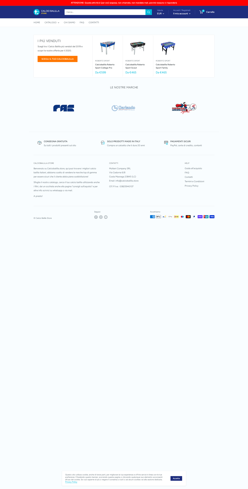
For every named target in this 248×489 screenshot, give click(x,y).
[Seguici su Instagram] (101, 217)
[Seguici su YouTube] (106, 217)
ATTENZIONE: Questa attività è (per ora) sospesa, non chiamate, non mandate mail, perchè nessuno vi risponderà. (124, 3)
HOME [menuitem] (37, 22)
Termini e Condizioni (194, 181)
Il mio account (180, 13)
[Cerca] (148, 12)
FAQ (187, 172)
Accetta (176, 478)
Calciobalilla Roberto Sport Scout (135, 66)
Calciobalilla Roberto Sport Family (165, 66)
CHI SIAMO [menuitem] (69, 22)
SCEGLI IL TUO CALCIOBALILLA (57, 59)
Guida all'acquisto (193, 168)
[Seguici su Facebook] (96, 217)
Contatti (189, 177)
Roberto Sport (102, 61)
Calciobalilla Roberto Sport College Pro (104, 66)
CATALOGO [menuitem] (50, 22)
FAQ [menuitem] (82, 22)
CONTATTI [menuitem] (94, 22)
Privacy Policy (191, 185)
